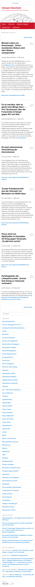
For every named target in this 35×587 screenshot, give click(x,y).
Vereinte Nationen (7, 497)
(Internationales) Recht (8, 321)
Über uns (11, 24)
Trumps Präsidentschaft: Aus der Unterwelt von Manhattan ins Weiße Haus (14, 191)
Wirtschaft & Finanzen (8, 507)
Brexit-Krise (5, 334)
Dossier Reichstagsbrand (9, 350)
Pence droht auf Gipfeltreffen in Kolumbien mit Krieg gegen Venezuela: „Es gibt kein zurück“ (14, 238)
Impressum (16, 27)
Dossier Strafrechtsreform (9, 354)
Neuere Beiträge (28, 37)
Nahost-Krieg (5, 451)
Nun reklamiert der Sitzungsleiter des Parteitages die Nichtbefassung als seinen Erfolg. (17, 297)
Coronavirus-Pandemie (8, 337)
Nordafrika (5, 458)
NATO (3, 455)
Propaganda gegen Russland (10, 471)
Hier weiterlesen (21, 138)
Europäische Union (7, 357)
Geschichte (5, 370)
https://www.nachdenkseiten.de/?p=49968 (13, 95)
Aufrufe (4, 331)
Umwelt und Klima (7, 494)
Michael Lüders (10, 65)
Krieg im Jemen (6, 409)
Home (4, 24)
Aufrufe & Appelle (22, 24)
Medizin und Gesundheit (9, 438)
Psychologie (5, 474)
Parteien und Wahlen (8, 464)
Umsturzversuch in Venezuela (10, 490)
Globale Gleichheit (11, 7)
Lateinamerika (6, 428)
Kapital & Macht (6, 402)
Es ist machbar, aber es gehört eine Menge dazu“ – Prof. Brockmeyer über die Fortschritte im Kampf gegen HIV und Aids (14, 109)
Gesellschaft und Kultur (8, 373)
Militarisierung (6, 445)
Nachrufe (4, 448)
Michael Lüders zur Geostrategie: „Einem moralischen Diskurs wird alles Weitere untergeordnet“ (13, 48)
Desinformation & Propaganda (10, 344)
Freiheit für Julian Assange (9, 367)
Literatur (4, 432)
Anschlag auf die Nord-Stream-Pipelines (13, 328)
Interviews (5, 386)
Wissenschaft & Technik (8, 510)
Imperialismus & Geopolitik (10, 383)
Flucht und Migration (8, 363)
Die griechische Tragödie (9, 347)
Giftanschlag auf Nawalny (9, 376)
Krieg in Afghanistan (8, 415)
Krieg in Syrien (6, 422)
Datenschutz (6, 27)
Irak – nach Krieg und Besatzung (11, 389)
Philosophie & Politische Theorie (11, 468)
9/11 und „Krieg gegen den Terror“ (11, 324)
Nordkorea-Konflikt (7, 461)
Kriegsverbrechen (7, 425)
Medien (4, 435)
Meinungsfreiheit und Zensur (10, 442)
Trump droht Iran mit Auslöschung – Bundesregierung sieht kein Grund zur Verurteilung (17, 564)
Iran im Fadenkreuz (7, 393)
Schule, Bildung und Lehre (9, 480)
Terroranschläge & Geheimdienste (11, 487)
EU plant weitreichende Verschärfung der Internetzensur (12, 149)
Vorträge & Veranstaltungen (9, 503)
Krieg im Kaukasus (7, 412)
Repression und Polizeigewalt (10, 477)
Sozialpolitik (5, 484)
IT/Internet (5, 396)
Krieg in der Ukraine (7, 419)
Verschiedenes (6, 500)
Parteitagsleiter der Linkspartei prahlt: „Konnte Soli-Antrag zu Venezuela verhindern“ (14, 280)
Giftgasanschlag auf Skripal (10, 380)
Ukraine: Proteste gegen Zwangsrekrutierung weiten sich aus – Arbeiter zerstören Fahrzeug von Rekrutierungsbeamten (18, 530)
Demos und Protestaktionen (10, 341)
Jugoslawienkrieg (7, 399)
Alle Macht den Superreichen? (19, 555)
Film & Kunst (6, 360)
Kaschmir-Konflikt (7, 406)
